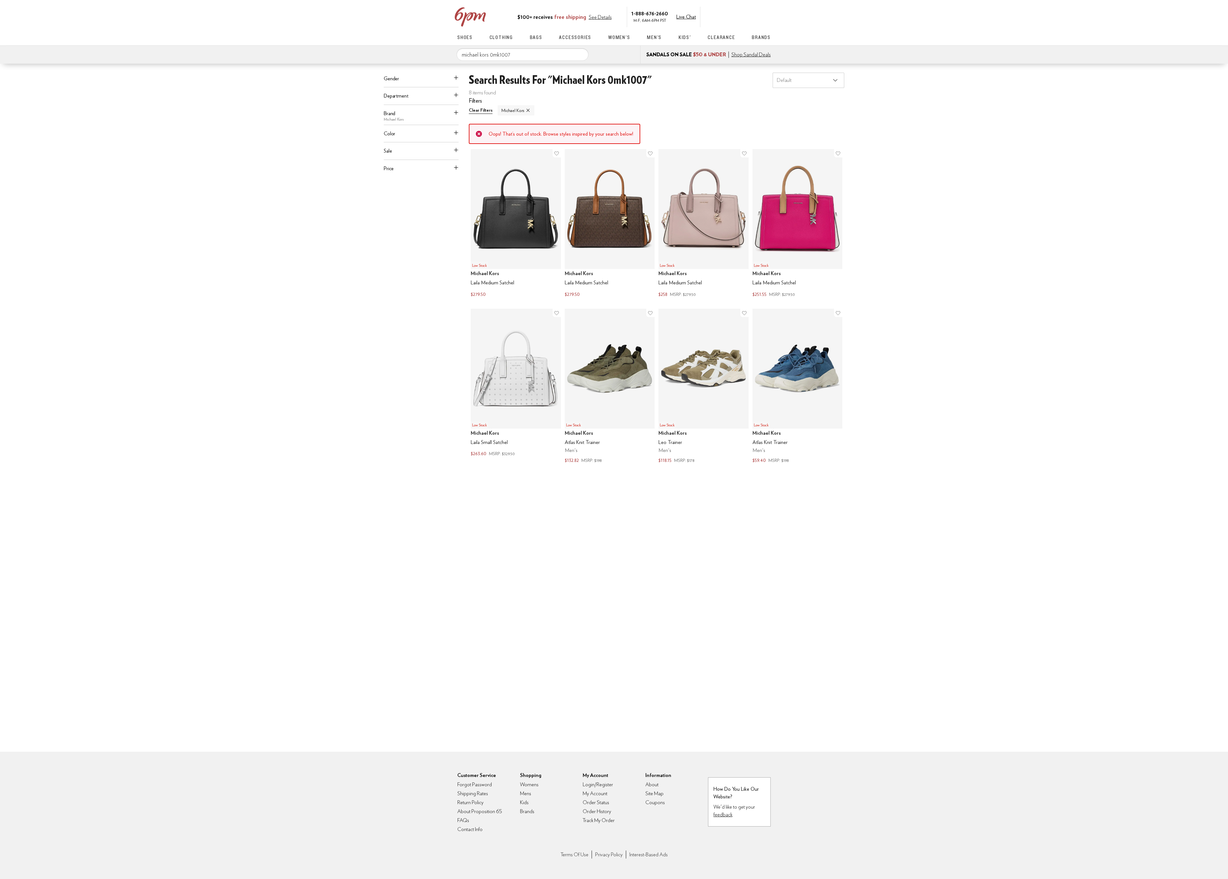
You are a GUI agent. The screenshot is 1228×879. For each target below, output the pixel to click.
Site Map (654, 793)
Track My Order (599, 820)
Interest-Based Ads (648, 854)
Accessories (575, 37)
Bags (536, 37)
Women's (619, 37)
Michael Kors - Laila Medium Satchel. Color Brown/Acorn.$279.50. (610, 223)
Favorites (753, 16)
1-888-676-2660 (649, 13)
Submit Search (581, 54)
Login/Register (598, 784)
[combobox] (522, 55)
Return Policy (470, 802)
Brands (761, 37)
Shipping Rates (472, 793)
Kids (524, 802)
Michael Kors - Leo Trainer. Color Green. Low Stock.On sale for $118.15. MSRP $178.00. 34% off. (703, 387)
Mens (525, 793)
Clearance (721, 37)
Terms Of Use (574, 854)
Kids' (685, 37)
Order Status (596, 802)
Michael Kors (512, 110)
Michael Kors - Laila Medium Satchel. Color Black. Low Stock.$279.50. (516, 223)
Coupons (655, 802)
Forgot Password (474, 784)
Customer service (740, 16)
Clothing (501, 37)
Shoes (465, 37)
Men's (654, 37)
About (651, 784)
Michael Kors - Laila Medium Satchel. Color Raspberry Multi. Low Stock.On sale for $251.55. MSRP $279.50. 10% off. (797, 223)
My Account (726, 16)
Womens (529, 784)
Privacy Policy (609, 854)
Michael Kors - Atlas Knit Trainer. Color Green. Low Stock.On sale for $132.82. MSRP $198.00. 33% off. (610, 387)
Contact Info (470, 829)
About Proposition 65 (479, 811)
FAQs (463, 820)
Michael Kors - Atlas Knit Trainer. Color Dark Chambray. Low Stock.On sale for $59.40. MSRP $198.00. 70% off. (797, 387)
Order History (597, 811)
